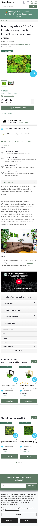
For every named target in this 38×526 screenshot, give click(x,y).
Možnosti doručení (9, 96)
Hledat (33, 6)
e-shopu (30, 263)
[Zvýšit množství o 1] (32, 100)
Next (35, 361)
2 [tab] (18, 462)
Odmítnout (9, 520)
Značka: (5, 145)
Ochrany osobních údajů (12, 510)
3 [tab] (19, 462)
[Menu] (35, 2)
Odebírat (31, 486)
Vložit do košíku (19, 108)
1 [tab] (16, 462)
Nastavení (19, 514)
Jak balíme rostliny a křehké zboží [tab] (12, 351)
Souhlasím (28, 521)
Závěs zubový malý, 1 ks (18, 134)
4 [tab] (21, 462)
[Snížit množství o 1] (32, 102)
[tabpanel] (9, 384)
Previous (32, 361)
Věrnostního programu (23, 122)
